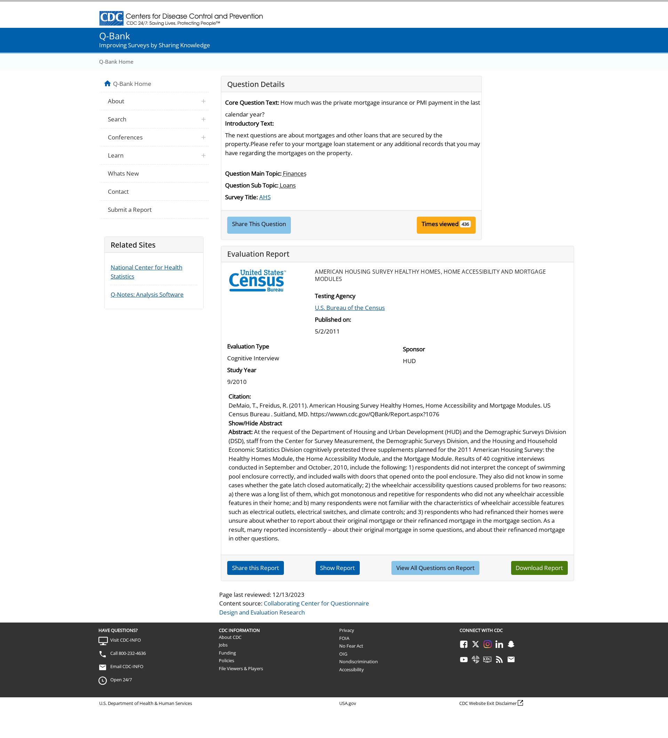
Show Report (337, 568)
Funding (227, 653)
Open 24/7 (121, 679)
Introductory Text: (249, 123)
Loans (288, 185)
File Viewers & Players (241, 668)
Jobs (223, 645)
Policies (226, 660)
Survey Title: (241, 197)
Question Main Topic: (253, 173)
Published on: (333, 319)
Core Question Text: (252, 102)
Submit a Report (130, 210)
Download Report (539, 568)
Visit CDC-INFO (125, 640)
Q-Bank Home (116, 61)
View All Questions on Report (435, 568)
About (116, 101)
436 (465, 224)
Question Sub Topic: (251, 185)
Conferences (125, 137)
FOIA (344, 638)
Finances (295, 173)
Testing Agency (335, 296)
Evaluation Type (248, 346)
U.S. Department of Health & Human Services (145, 703)
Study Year (241, 370)
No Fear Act (351, 646)
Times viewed (440, 224)
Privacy (346, 630)
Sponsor (414, 349)
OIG (343, 654)
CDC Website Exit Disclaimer (488, 703)
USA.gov (347, 703)
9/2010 (237, 382)
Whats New (123, 173)
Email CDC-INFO (126, 666)
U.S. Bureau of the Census (350, 308)
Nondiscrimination (358, 661)
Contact (118, 191)
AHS (265, 197)
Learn (116, 155)
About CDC (230, 637)
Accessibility (351, 669)
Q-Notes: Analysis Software (147, 294)
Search (117, 119)
